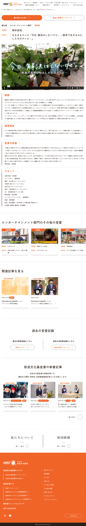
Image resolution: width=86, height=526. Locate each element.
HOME (4, 9)
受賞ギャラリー (10, 9)
